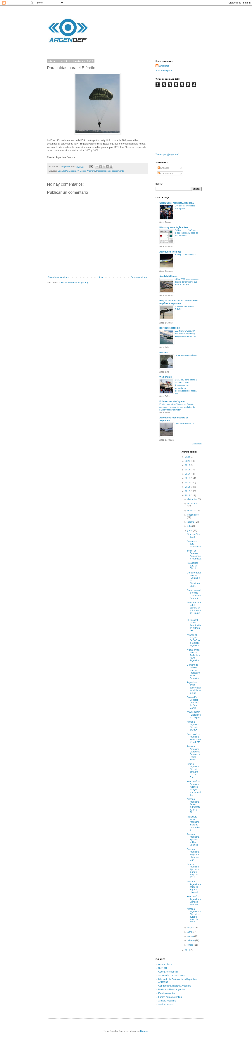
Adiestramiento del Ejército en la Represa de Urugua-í (194, 609)
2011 (188, 950)
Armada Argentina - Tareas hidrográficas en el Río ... (194, 806)
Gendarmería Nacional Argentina (174, 986)
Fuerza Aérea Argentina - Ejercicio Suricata (194, 900)
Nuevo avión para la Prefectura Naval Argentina (193, 655)
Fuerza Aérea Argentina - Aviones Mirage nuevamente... (194, 788)
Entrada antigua (139, 277)
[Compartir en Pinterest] (111, 166)
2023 (188, 461)
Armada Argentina (167, 1000)
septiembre (193, 515)
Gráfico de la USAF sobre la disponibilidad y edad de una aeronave (186, 233)
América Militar (165, 1004)
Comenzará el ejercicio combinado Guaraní (194, 594)
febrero (191, 940)
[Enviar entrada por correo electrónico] (91, 166)
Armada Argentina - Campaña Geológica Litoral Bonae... (194, 753)
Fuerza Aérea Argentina (170, 997)
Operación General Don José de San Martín (193, 702)
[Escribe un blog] (100, 166)
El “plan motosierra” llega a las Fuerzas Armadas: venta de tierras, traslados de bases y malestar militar (177, 407)
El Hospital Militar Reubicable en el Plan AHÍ (194, 625)
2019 (188, 465)
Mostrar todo (197, 444)
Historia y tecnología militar (173, 227)
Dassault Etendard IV (184, 423)
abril (189, 932)
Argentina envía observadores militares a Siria (194, 687)
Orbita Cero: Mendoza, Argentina (176, 203)
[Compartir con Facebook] (107, 166)
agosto (191, 522)
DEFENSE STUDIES (169, 328)
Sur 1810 (163, 968)
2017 (188, 474)
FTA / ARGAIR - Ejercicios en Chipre (194, 715)
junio (190, 530)
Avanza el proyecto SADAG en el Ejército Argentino (194, 640)
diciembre (192, 499)
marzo (190, 936)
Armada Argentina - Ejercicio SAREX (194, 726)
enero (190, 945)
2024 (188, 456)
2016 (188, 478)
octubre (191, 510)
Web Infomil (165, 377)
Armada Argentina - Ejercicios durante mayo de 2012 (194, 916)
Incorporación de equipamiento (110, 171)
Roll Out (163, 352)
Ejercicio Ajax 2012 (193, 535)
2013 (188, 491)
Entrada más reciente (58, 277)
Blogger (144, 1031)
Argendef (164, 66)
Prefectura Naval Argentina (171, 989)
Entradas (164, 168)
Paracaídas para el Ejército (192, 566)
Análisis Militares (168, 276)
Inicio (100, 277)
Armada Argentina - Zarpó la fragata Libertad (194, 887)
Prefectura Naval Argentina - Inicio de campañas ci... (194, 823)
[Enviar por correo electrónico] (97, 166)
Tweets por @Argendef (167, 154)
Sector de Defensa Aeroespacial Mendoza (194, 554)
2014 (188, 487)
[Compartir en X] (104, 166)
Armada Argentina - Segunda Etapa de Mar (194, 854)
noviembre (192, 503)
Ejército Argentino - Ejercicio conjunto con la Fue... (194, 771)
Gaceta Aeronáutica (168, 972)
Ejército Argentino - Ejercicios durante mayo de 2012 (194, 871)
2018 (188, 469)
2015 (188, 482)
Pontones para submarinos (194, 544)
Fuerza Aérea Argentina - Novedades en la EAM (194, 738)
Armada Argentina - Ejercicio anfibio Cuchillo (194, 839)
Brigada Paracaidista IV (68, 171)
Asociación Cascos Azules (171, 975)
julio (189, 526)
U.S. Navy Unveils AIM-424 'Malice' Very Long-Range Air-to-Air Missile (185, 334)
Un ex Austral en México (185, 355)
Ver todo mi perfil (164, 70)
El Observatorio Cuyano (171, 401)
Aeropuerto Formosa (170, 252)
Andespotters (165, 964)
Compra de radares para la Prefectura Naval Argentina (193, 671)
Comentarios (166, 173)
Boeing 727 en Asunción (185, 254)
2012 (188, 495)
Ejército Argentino (87, 171)
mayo (190, 927)
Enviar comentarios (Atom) (74, 282)
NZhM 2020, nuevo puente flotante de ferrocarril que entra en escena (187, 282)
